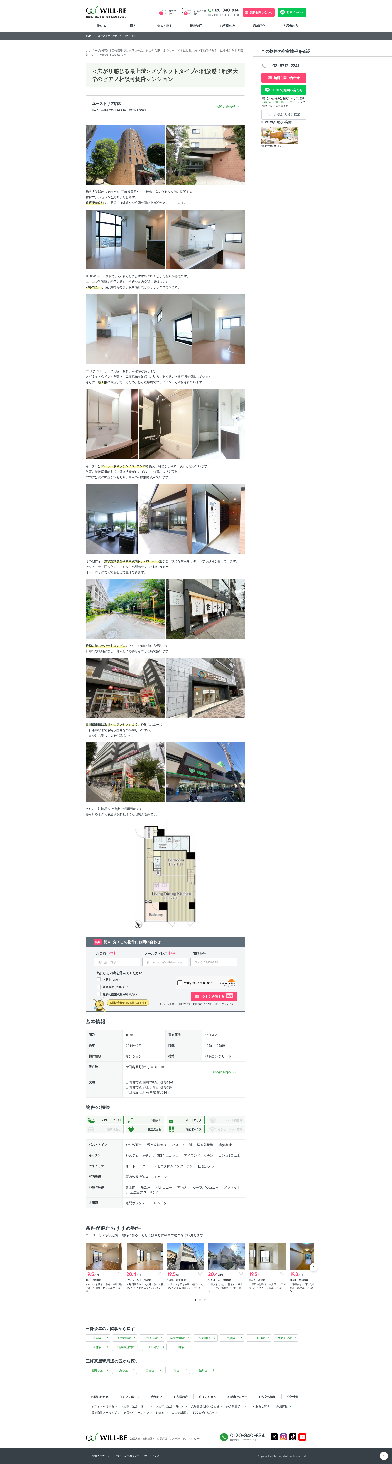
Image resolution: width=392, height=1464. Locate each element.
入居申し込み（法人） (170, 1406)
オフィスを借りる (102, 1406)
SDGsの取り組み (203, 1412)
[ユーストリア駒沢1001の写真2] (205, 155)
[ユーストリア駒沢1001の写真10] (218, 424)
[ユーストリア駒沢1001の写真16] (125, 687)
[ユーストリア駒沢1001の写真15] (205, 609)
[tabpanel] (104, 1268)
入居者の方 (290, 26)
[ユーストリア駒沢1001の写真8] (112, 424)
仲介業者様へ (234, 1406)
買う (133, 26)
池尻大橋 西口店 (271, 146)
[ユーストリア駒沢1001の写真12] (165, 519)
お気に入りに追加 (286, 114)
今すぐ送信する (216, 996)
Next (314, 1267)
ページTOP (384, 1456)
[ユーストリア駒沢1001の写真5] (112, 329)
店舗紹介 (259, 26)
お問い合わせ (295, 12)
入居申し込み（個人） (135, 1406)
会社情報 (292, 1396)
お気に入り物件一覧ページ (276, 102)
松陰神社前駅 (125, 1347)
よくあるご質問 (260, 1406)
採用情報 (282, 1406)
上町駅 (180, 1347)
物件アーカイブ (101, 1455)
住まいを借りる (130, 1396)
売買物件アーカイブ (136, 1412)
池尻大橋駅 (124, 1338)
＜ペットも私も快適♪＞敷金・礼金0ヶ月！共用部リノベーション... (185, 1288)
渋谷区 (123, 1370)
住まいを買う (207, 1396)
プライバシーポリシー (127, 1455)
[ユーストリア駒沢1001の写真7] (218, 329)
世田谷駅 (153, 1347)
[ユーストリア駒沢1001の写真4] (205, 239)
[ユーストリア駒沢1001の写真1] (125, 155)
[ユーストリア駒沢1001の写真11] (112, 519)
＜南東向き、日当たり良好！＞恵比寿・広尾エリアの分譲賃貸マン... (308, 1288)
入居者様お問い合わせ (205, 1406)
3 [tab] (205, 1300)
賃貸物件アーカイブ (104, 1412)
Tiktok (292, 1436)
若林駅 (97, 1347)
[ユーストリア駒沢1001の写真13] (218, 519)
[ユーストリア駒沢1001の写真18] (125, 772)
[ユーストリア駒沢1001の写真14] (125, 609)
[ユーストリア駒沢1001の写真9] (165, 424)
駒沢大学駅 (177, 1338)
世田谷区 (97, 1370)
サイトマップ (151, 1455)
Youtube (302, 1437)
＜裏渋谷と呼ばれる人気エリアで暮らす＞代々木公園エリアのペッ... (267, 1288)
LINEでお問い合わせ (287, 90)
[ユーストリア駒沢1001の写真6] (165, 329)
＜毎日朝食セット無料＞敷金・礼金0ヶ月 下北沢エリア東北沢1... (145, 1286)
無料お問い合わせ (261, 12)
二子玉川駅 (258, 1338)
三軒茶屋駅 (151, 1338)
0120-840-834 (225, 10)
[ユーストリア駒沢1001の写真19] (205, 772)
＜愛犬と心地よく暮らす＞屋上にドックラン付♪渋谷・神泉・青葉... (226, 1288)
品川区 (203, 1370)
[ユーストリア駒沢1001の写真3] (125, 239)
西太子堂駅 (284, 1338)
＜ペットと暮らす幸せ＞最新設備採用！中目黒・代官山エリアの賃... (104, 1288)
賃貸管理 (196, 26)
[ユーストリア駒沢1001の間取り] (165, 875)
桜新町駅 (204, 1338)
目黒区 (150, 1370)
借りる (101, 26)
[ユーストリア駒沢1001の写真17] (205, 687)
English (160, 1412)
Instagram (283, 1436)
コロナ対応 (179, 1412)
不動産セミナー (237, 1396)
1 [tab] (195, 1300)
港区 (176, 1370)
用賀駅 (231, 1338)
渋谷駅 (97, 1338)
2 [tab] (200, 1300)
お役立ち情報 (267, 1396)
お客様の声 (227, 26)
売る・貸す (164, 26)
